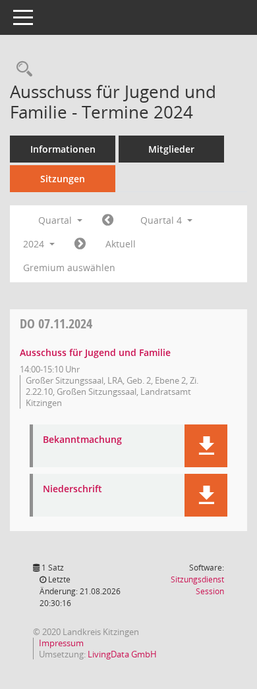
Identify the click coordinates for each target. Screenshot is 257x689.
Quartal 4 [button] (162, 220)
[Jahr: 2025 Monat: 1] (80, 244)
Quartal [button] (56, 220)
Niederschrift (72, 489)
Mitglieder (171, 149)
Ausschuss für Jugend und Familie (95, 352)
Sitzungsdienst (197, 585)
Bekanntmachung (82, 440)
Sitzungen (62, 178)
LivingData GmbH (122, 654)
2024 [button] (35, 244)
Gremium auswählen (69, 267)
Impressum (61, 643)
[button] (206, 445)
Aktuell (120, 244)
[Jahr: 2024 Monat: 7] (107, 220)
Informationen (63, 149)
